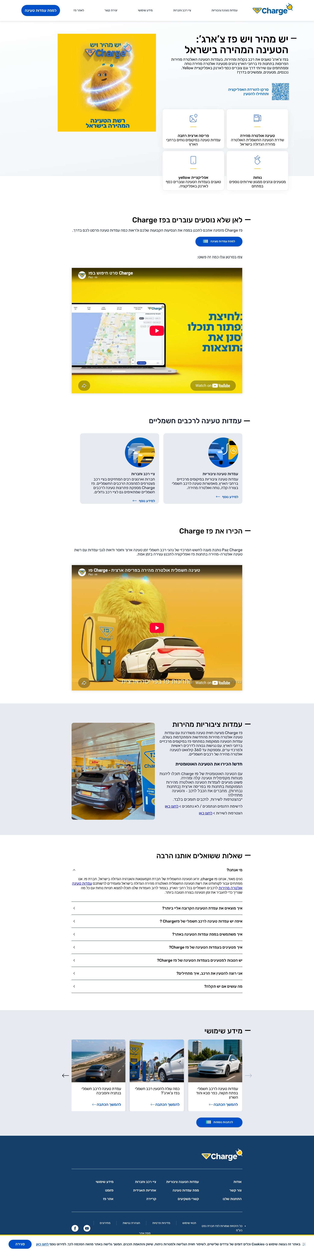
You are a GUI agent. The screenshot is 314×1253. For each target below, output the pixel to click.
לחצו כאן (171, 806)
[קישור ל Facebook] (75, 1228)
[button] (157, 870)
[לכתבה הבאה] (65, 1075)
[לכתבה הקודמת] (248, 1075)
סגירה (20, 1244)
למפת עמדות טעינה (41, 10)
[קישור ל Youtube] (87, 1228)
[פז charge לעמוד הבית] (157, 1156)
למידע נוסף (230, 497)
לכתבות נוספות (223, 1122)
